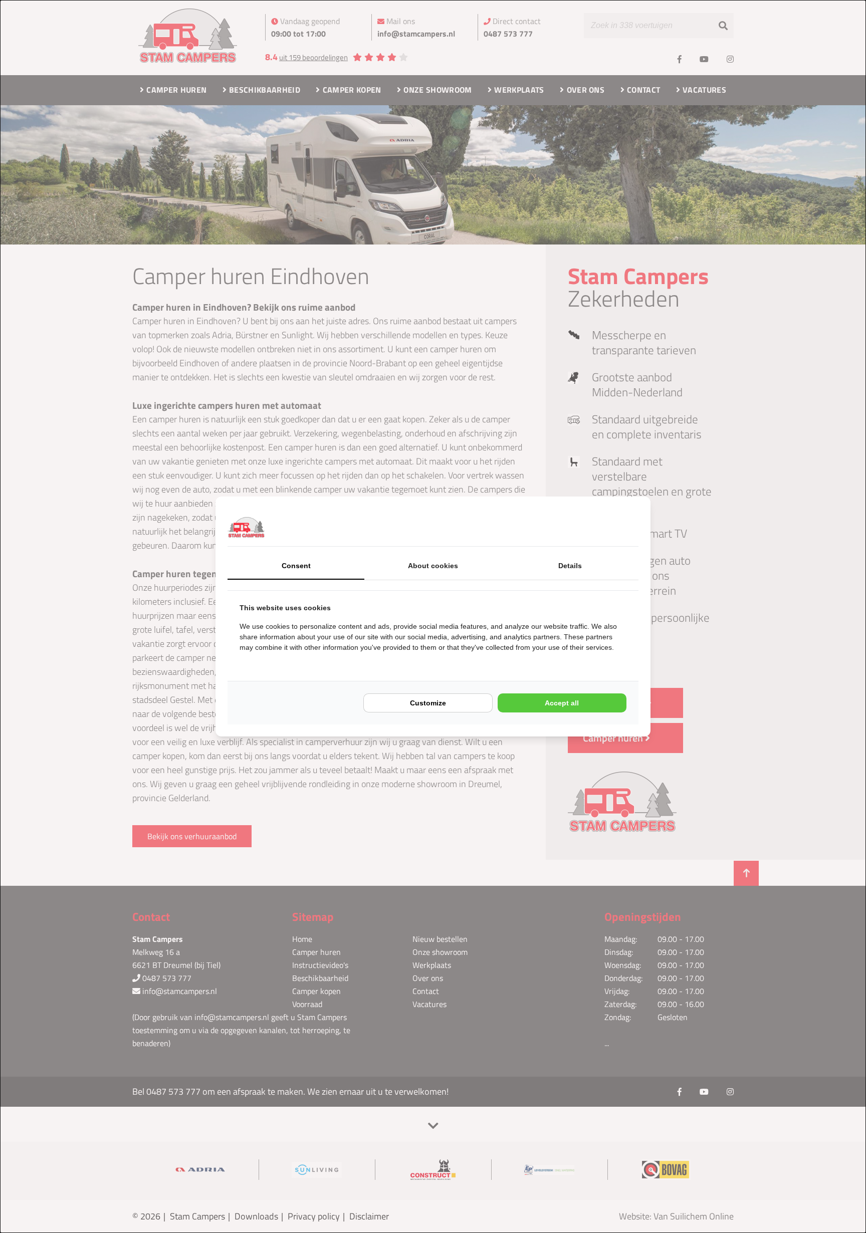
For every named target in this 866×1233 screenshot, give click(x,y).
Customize (428, 703)
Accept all (562, 703)
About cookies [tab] (433, 566)
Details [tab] (570, 566)
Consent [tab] (296, 566)
